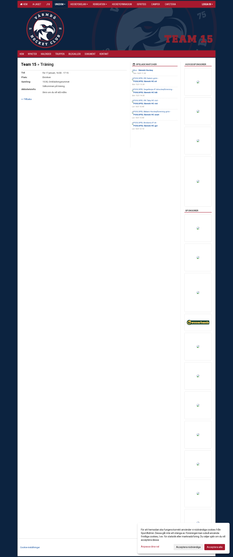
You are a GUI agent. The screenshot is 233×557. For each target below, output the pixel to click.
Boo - (143, 70)
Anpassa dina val (150, 546)
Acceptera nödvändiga (188, 547)
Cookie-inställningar (30, 547)
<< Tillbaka (26, 99)
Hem (24, 4)
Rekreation (99, 4)
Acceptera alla (214, 547)
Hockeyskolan (78, 4)
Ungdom (59, 4)
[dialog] (183, 538)
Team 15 (28, 64)
